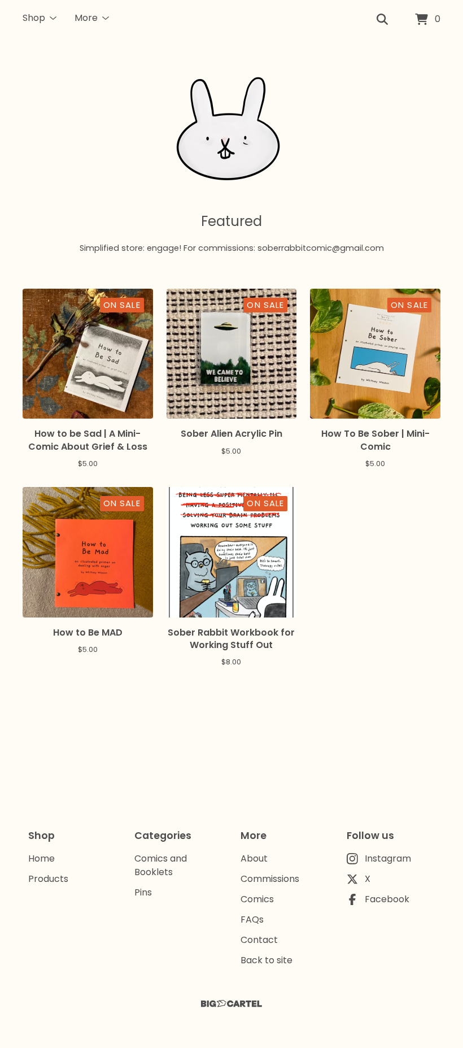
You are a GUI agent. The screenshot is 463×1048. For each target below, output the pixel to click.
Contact (259, 939)
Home (41, 858)
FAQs (252, 919)
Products (48, 878)
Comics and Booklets (160, 865)
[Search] (382, 20)
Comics (257, 899)
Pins (143, 892)
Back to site (266, 960)
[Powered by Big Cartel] (231, 1003)
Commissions (270, 878)
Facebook (387, 899)
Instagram (388, 858)
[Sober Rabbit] (231, 125)
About (254, 858)
